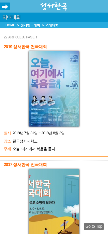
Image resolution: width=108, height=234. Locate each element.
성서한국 (54, 6)
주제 (7, 149)
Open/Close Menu (5, 7)
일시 (7, 133)
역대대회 (12, 17)
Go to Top (93, 226)
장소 (7, 141)
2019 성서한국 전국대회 (25, 46)
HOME (10, 25)
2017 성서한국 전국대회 (25, 164)
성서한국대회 (30, 25)
